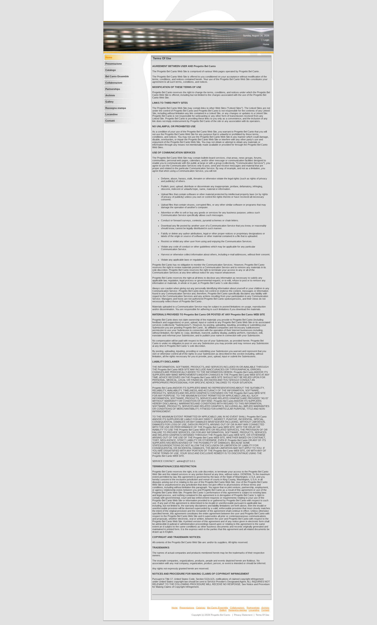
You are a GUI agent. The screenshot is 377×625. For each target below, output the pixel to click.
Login (266, 40)
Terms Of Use (262, 615)
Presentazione (187, 607)
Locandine (254, 610)
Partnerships (253, 607)
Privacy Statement (243, 615)
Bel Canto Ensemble (217, 607)
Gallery (222, 610)
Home (266, 44)
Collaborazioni (237, 607)
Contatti (265, 610)
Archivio (265, 607)
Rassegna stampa (237, 610)
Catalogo (200, 607)
